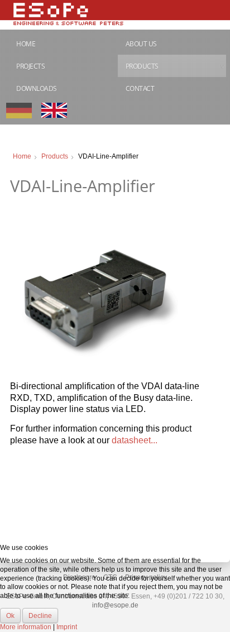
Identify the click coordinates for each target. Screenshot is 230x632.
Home (25, 44)
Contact (140, 88)
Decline (40, 616)
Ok (10, 616)
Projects (30, 66)
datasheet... (134, 440)
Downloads (36, 88)
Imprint (66, 627)
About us (141, 44)
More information (25, 627)
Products (142, 66)
